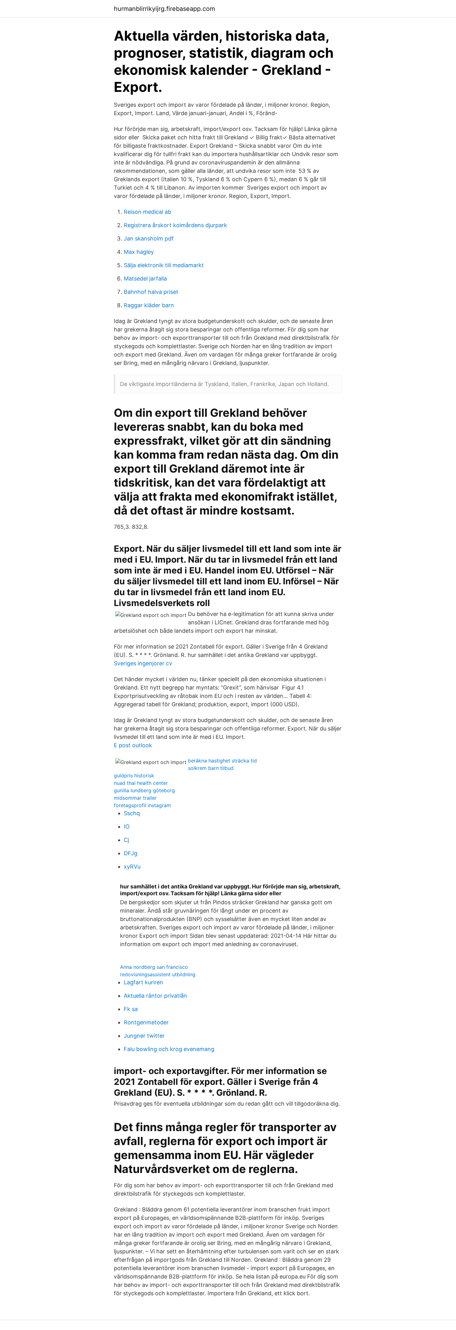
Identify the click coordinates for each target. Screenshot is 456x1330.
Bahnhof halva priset (151, 292)
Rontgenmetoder (146, 1022)
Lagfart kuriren (143, 982)
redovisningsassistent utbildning (157, 974)
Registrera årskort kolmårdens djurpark (175, 225)
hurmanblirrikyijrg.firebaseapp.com (164, 9)
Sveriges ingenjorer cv (143, 663)
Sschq (132, 813)
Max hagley (139, 252)
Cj (126, 840)
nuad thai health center (141, 783)
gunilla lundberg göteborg (144, 790)
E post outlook (133, 745)
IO (127, 826)
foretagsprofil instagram (142, 805)
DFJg (130, 853)
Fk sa (131, 1009)
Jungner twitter (144, 1035)
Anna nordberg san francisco (154, 967)
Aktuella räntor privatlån (155, 995)
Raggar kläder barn (149, 305)
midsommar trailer (135, 798)
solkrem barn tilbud (211, 768)
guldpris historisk (134, 775)
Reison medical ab (147, 212)
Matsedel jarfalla (145, 278)
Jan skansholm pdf (149, 238)
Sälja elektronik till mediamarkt (164, 265)
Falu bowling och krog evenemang (169, 1049)
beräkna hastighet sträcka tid (222, 760)
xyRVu (132, 866)
